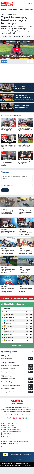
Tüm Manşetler (7, 433)
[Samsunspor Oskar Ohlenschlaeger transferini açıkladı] (8, 122)
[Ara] (29, 3)
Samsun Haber (6, 446)
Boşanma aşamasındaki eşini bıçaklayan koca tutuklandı (25, 290)
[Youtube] (20, 418)
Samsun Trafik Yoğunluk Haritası (11, 429)
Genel (4, 443)
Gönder (5, 190)
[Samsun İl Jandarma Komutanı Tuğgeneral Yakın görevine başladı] (25, 242)
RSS (6, 454)
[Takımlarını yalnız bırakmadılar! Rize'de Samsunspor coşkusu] (25, 138)
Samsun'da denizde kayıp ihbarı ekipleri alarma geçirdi (24, 271)
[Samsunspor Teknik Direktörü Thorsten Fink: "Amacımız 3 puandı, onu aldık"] (8, 138)
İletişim (10, 443)
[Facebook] (8, 418)
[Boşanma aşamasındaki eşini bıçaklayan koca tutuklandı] (25, 280)
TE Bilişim (21, 460)
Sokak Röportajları (23, 441)
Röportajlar (29, 9)
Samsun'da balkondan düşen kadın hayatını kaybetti (8, 271)
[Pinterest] (14, 418)
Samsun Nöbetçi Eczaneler (10, 423)
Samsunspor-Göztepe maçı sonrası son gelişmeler (24, 162)
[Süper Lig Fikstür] (32, 351)
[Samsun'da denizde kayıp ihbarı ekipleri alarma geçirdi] (25, 261)
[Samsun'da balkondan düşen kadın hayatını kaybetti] (8, 261)
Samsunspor (12, 9)
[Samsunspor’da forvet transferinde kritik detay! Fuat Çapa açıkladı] (8, 155)
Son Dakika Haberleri (9, 435)
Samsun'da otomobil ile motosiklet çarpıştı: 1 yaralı (25, 212)
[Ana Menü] (31, 3)
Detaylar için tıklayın (17, 345)
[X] (11, 418)
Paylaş (5, 61)
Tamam (29, 465)
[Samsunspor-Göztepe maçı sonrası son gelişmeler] (25, 155)
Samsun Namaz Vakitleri (9, 427)
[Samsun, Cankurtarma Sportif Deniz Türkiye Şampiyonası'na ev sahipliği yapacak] (8, 280)
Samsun (3, 9)
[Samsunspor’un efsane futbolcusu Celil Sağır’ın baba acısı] (25, 122)
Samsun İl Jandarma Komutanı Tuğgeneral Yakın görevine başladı (25, 252)
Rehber (21, 9)
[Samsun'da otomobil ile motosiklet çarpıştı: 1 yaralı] (25, 202)
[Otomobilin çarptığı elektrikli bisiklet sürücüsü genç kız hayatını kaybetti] (8, 202)
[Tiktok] (23, 418)
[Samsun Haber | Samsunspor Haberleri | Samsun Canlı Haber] (7, 3)
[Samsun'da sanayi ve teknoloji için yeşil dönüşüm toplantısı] (8, 242)
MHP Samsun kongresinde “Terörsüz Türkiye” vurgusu (25, 233)
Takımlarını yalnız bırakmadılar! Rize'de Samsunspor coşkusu (24, 145)
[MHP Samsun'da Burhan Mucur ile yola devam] (8, 223)
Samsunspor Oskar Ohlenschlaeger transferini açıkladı (6, 130)
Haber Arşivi (6, 437)
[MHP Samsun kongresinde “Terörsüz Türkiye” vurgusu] (25, 223)
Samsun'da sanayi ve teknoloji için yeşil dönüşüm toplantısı (7, 252)
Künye (16, 443)
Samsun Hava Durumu (9, 425)
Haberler (3, 14)
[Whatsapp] (26, 418)
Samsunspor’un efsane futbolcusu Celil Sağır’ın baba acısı (25, 130)
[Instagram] (17, 418)
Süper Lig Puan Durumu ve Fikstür (12, 431)
